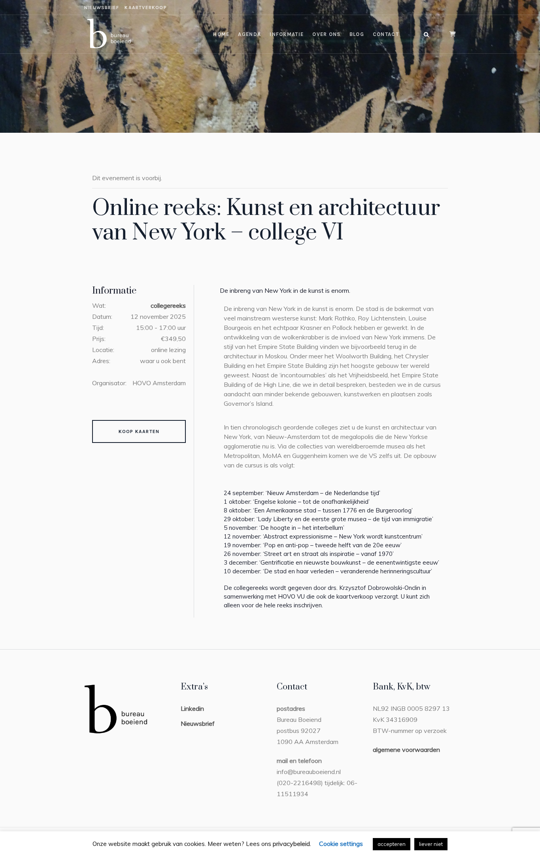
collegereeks (168, 305)
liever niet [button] (431, 844)
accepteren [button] (392, 844)
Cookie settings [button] (341, 844)
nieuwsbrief (101, 7)
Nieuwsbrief (198, 723)
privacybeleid (291, 844)
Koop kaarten (139, 431)
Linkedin (192, 708)
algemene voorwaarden (406, 749)
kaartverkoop (145, 7)
